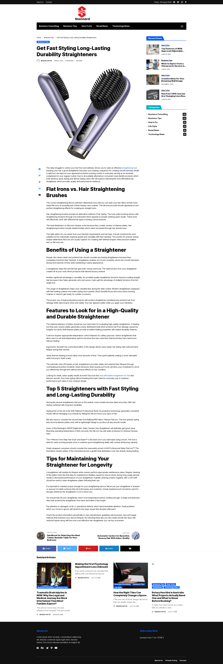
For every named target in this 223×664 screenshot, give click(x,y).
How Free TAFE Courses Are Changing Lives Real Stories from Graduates (173, 95)
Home (39, 37)
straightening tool (129, 168)
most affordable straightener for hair (114, 375)
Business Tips (49, 37)
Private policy (171, 660)
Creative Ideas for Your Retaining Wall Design (172, 79)
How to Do (167, 122)
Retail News (167, 130)
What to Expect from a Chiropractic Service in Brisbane (172, 65)
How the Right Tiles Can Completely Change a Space (129, 594)
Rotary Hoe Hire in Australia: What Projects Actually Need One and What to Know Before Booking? (168, 596)
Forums (183, 660)
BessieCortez (46, 60)
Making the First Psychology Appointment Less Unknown (91, 565)
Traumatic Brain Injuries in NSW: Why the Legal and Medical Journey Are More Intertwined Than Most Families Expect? (52, 598)
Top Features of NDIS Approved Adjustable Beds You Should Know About (172, 49)
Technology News (167, 134)
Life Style (167, 126)
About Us (159, 660)
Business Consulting (167, 114)
